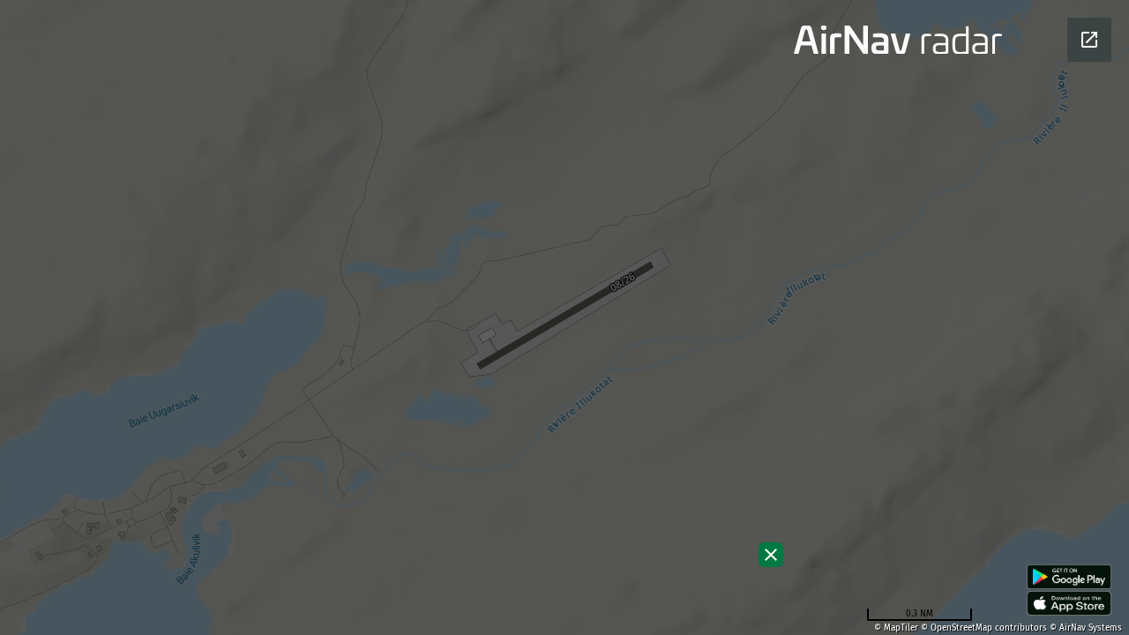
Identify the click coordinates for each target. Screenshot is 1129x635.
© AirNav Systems (1086, 628)
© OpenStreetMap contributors (984, 628)
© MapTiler (896, 628)
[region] (564, 317)
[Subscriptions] (771, 554)
